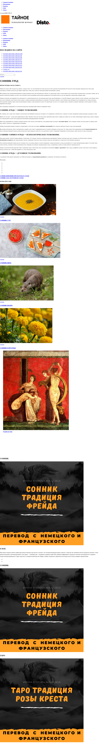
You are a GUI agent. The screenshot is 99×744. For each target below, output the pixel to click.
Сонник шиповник (14, 176)
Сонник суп (6, 69)
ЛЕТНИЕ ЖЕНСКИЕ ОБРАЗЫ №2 (12, 71)
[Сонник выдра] (27, 300)
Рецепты (5, 6)
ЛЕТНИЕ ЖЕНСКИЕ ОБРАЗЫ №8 (12, 58)
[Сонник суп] (28, 215)
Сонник (2, 76)
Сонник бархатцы (8, 348)
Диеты (5, 10)
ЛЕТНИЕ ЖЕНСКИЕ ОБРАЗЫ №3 (12, 67)
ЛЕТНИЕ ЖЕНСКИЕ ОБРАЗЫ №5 (12, 63)
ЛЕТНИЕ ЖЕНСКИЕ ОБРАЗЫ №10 (12, 54)
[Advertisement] (46, 445)
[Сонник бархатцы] (26, 342)
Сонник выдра (6, 305)
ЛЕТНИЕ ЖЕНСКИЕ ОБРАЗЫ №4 (12, 65)
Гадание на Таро (7, 432)
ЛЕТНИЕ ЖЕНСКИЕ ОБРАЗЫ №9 (12, 56)
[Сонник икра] (30, 257)
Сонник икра (5, 263)
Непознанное (6, 4)
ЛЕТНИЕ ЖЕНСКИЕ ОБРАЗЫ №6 (12, 62)
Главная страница (8, 2)
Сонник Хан (12, 178)
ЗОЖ (4, 8)
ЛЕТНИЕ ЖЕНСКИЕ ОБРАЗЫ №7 (12, 60)
